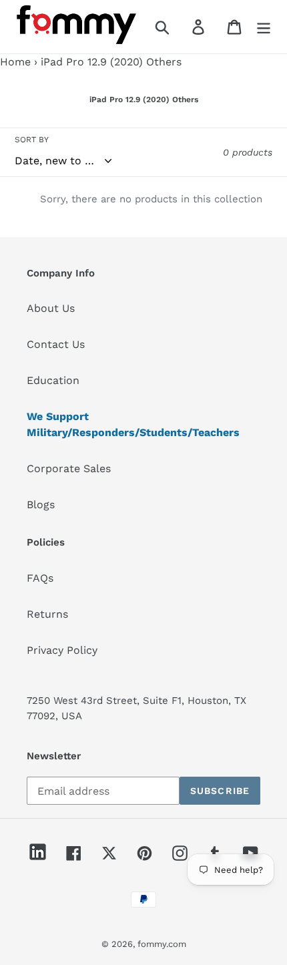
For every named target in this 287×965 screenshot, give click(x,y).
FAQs (40, 578)
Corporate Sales (69, 468)
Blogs (41, 504)
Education (53, 380)
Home (15, 61)
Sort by (32, 139)
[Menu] (263, 27)
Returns (47, 614)
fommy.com (161, 944)
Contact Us (56, 344)
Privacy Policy (62, 650)
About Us (51, 308)
